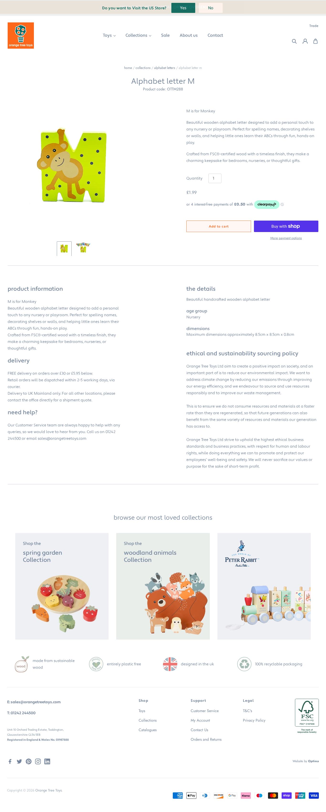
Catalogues (148, 730)
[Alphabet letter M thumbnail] (64, 249)
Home (128, 67)
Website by (306, 761)
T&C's (247, 711)
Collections (137, 35)
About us (189, 35)
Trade (313, 26)
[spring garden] (62, 586)
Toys (108, 35)
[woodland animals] (163, 586)
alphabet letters (164, 67)
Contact (215, 35)
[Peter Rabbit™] (264, 586)
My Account (200, 720)
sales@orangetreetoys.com (62, 438)
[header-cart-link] (313, 41)
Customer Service (205, 711)
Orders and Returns (206, 739)
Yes (183, 7)
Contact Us (199, 730)
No (210, 7)
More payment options (286, 238)
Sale (165, 35)
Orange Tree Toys (48, 790)
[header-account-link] (302, 41)
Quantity (194, 178)
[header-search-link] (291, 41)
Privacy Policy (254, 720)
